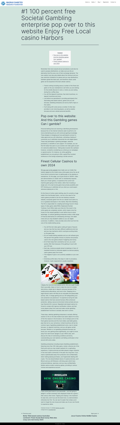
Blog (99, 2)
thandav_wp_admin (59, 408)
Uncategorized (52, 409)
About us (87, 2)
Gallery (93, 2)
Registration (106, 2)
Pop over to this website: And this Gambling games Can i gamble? (61, 57)
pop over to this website (50, 170)
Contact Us (113, 2)
